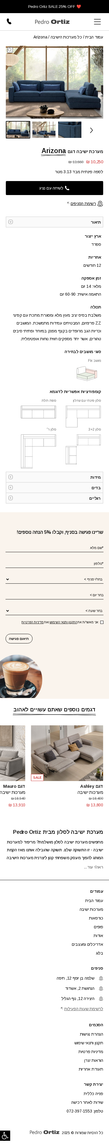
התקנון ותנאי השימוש (63, 622)
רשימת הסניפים (83, 203)
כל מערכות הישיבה (66, 37)
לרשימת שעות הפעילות (83, 1008)
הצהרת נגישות (91, 1034)
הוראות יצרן (93, 1060)
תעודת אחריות (91, 1069)
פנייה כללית (93, 1093)
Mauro (9, 786)
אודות (98, 935)
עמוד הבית (94, 37)
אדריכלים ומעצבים (87, 944)
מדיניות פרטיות (90, 1051)
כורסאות (96, 918)
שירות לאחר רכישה (87, 1102)
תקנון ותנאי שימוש (88, 1043)
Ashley (87, 786)
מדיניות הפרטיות (33, 622)
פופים (98, 926)
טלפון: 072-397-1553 (85, 1111)
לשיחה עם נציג (51, 188)
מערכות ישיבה (90, 792)
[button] (5, 1136)
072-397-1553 (10, 21)
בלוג (99, 953)
